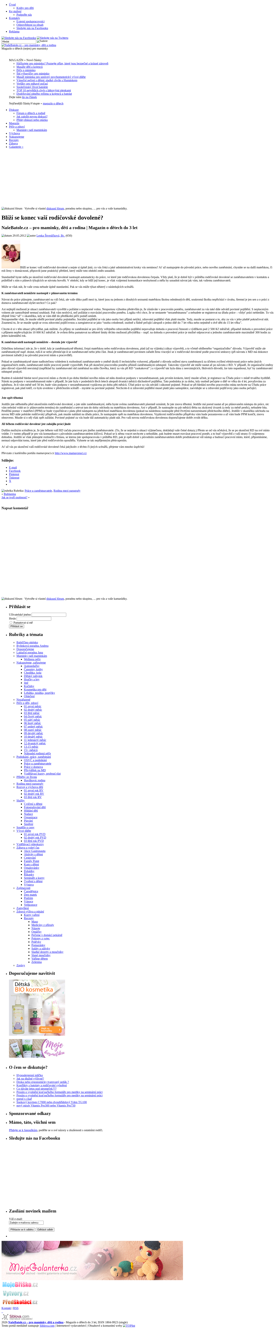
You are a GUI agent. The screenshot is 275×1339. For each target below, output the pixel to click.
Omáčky (36, 931)
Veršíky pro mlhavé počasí (32, 83)
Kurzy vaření (31, 914)
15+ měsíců (31, 750)
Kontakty (14, 18)
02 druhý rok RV (34, 793)
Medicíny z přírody (42, 925)
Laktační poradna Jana (29, 652)
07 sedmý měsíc (33, 726)
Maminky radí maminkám (31, 130)
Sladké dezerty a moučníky (47, 951)
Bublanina (10, 494)
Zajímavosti (23, 888)
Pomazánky (38, 945)
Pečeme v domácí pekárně (46, 935)
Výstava (29, 884)
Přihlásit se (16, 626)
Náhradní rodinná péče (37, 753)
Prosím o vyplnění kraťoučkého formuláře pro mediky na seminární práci (59, 1092)
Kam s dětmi (31, 864)
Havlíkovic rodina (34, 780)
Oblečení (29, 696)
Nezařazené (23, 699)
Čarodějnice (31, 891)
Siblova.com (47, 1325)
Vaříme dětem (39, 958)
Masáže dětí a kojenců (29, 66)
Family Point (31, 861)
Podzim (28, 898)
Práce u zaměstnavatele (38, 490)
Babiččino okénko (27, 642)
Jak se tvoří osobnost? (14, 497)
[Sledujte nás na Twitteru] (52, 37)
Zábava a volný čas (27, 847)
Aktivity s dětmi (33, 854)
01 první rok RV (33, 790)
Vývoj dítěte (23, 830)
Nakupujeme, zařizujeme (31, 662)
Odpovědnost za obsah (29, 24)
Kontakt (6, 1308)
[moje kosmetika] (37, 1056)
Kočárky (29, 686)
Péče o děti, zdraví (27, 703)
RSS (16, 1308)
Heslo (12, 618)
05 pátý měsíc (32, 719)
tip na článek (29, 97)
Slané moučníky (41, 955)
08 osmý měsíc (33, 729)
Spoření (28, 824)
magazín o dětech (53, 103)
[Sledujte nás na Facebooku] (18, 37)
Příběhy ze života (26, 777)
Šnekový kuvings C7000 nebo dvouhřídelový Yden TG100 (51, 1102)
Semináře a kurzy (34, 877)
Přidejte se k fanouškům (23, 1130)
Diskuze (14, 109)
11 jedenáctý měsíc (35, 740)
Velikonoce (30, 904)
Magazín (14, 123)
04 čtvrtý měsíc (33, 716)
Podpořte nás (24, 14)
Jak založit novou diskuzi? (32, 116)
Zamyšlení (22, 908)
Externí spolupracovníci (30, 21)
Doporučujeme (25, 649)
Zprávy (20, 965)
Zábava (13, 143)
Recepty (14, 140)
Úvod (12, 4)
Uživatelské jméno (20, 614)
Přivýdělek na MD (35, 770)
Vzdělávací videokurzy (30, 844)
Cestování (30, 857)
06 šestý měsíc (32, 723)
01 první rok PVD (34, 834)
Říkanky (29, 874)
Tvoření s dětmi (33, 881)
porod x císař (24, 1098)
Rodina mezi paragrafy (67, 490)
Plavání (28, 820)
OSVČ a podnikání (35, 760)
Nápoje (35, 928)
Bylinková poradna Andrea (32, 645)
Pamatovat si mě (23, 622)
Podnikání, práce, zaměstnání (33, 756)
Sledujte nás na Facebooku (32, 28)
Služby (20, 800)
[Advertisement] (137, 178)
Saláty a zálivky (40, 948)
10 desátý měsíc (33, 736)
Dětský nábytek (33, 676)
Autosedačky (31, 666)
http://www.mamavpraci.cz (71, 453)
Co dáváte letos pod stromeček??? (36, 1088)
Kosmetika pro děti (35, 689)
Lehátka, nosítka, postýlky (39, 692)
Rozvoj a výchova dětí (29, 787)
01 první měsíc (32, 706)
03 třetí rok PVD (34, 840)
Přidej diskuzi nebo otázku (32, 119)
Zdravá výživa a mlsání (30, 911)
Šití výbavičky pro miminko (32, 73)
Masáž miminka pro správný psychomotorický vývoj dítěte (51, 76)
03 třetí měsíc (32, 713)
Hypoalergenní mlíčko (29, 1075)
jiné (26, 682)
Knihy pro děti (25, 8)
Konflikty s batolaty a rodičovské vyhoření (41, 1085)
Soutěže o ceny (25, 827)
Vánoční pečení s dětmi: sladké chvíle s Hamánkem (46, 80)
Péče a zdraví (17, 126)
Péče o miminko (26, 70)
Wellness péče (32, 659)
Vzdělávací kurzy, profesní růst (42, 773)
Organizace (30, 817)
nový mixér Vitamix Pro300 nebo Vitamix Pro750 (45, 1105)
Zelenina (36, 962)
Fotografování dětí (35, 807)
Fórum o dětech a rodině (30, 113)
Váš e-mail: (15, 1219)
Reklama (14, 31)
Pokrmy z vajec (40, 938)
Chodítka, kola (32, 672)
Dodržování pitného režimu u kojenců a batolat (44, 93)
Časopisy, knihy (33, 669)
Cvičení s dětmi (33, 803)
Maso (34, 921)
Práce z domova (33, 766)
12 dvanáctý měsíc (35, 743)
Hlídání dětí (31, 810)
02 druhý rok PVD (35, 837)
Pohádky (29, 871)
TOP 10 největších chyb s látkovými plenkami (43, 90)
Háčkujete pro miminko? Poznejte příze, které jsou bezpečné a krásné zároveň (62, 63)
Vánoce (28, 901)
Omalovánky (31, 867)
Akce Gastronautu (34, 851)
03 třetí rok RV (33, 797)
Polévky (36, 941)
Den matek (30, 894)
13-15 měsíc (31, 746)
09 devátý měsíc (33, 733)
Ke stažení (15, 11)
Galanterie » (16, 146)
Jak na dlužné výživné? (30, 1078)
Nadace (28, 814)
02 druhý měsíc (33, 709)
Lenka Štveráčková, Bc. (50, 235)
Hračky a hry (31, 679)
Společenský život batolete (32, 87)
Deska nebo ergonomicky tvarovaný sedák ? (42, 1082)
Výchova (14, 133)
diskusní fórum (55, 208)
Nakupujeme (16, 136)
